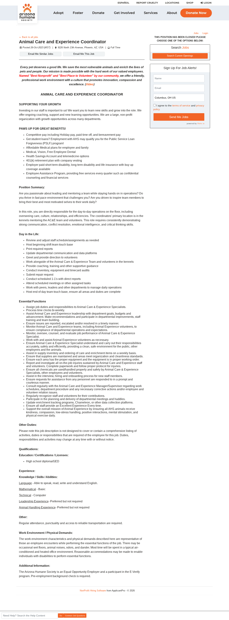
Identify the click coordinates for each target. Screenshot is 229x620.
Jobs (196, 33)
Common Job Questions (75, 616)
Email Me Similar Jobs (40, 53)
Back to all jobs (29, 37)
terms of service (181, 105)
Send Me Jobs (178, 117)
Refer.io (201, 123)
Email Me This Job (83, 53)
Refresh (145, 590)
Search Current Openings (180, 56)
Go (61, 616)
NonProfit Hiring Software (93, 590)
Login (205, 33)
